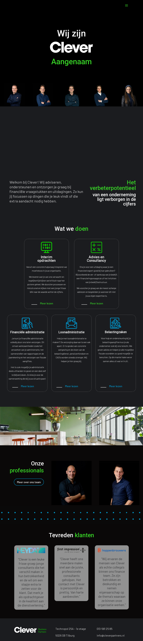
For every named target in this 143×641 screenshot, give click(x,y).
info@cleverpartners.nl (111, 635)
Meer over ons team (29, 482)
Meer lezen (46, 303)
